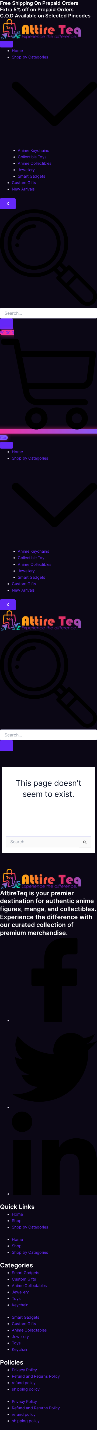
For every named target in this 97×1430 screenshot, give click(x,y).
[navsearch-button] (48, 304)
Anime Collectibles (34, 163)
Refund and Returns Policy (36, 1376)
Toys (16, 1298)
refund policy (24, 1382)
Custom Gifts (24, 182)
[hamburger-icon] (6, 44)
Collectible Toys (32, 157)
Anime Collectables (29, 1285)
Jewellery (26, 169)
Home (17, 50)
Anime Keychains (33, 150)
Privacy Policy (24, 1369)
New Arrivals (23, 189)
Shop (17, 1220)
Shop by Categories (30, 1227)
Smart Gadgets (31, 176)
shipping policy (26, 1389)
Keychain (20, 1305)
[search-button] (6, 323)
